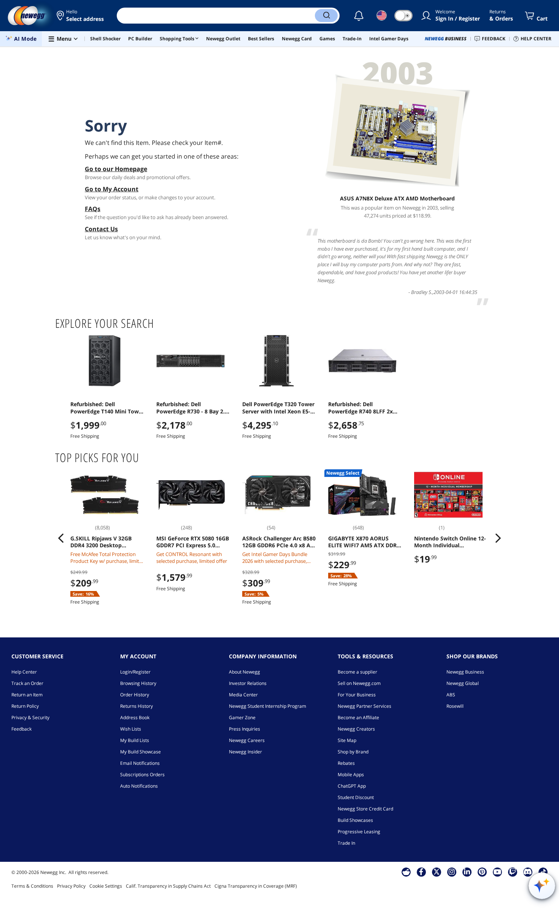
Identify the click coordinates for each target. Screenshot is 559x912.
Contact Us (101, 229)
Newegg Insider (245, 751)
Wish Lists (130, 729)
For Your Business (357, 694)
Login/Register (135, 672)
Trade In (346, 843)
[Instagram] (452, 871)
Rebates (346, 763)
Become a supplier (357, 672)
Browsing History (138, 683)
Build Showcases (355, 820)
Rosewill (455, 706)
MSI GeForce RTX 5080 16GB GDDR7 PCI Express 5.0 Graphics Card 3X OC (192, 542)
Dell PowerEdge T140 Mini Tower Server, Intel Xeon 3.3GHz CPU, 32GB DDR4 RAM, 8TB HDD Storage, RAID (107, 408)
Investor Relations (248, 683)
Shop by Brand (353, 751)
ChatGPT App (352, 786)
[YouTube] (497, 871)
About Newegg (244, 672)
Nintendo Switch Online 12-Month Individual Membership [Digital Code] (450, 542)
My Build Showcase (140, 751)
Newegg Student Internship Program (267, 706)
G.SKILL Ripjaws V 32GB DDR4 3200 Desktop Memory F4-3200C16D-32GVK (101, 542)
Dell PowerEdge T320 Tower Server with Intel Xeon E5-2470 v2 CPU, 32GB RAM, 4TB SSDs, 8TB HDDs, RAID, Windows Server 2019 (278, 408)
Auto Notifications (139, 786)
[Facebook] (421, 871)
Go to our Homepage (116, 169)
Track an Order (27, 683)
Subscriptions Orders (142, 774)
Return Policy (25, 706)
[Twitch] (512, 871)
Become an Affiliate (358, 717)
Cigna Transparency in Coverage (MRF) (255, 886)
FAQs (92, 209)
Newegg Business (465, 672)
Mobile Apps (351, 774)
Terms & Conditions (32, 886)
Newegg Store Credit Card (365, 809)
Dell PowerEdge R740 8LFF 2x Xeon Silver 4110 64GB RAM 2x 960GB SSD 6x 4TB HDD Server (364, 408)
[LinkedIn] (467, 871)
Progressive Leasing (359, 831)
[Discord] (527, 871)
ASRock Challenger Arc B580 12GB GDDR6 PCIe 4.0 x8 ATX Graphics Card (279, 542)
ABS (450, 694)
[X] (436, 871)
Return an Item (27, 694)
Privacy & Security (30, 717)
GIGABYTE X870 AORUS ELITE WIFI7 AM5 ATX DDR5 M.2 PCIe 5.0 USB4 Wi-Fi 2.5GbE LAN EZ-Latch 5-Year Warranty (364, 542)
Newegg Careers (247, 740)
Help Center (24, 672)
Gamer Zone (242, 717)
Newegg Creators (356, 729)
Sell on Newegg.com (359, 683)
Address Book (134, 717)
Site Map (347, 740)
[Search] (326, 15)
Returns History (136, 706)
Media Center (243, 694)
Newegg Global (462, 683)
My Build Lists (134, 740)
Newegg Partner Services (364, 706)
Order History (134, 694)
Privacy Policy (71, 886)
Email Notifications (140, 763)
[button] (80, 15)
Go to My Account (111, 189)
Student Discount (356, 797)
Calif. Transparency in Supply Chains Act (168, 886)
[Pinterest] (482, 871)
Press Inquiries (244, 729)
